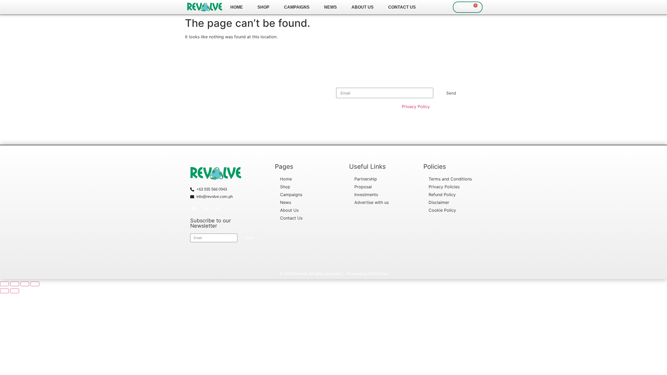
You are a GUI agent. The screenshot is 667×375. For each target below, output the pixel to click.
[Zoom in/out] (4, 284)
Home (236, 7)
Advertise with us (371, 202)
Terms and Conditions (450, 179)
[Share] (24, 284)
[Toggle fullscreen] (14, 284)
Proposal (363, 186)
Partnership (365, 179)
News (330, 7)
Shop (263, 7)
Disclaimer (439, 202)
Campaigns (297, 7)
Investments (366, 194)
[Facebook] (194, 209)
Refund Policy (442, 194)
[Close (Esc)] (34, 284)
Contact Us (402, 7)
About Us (362, 7)
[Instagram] (206, 209)
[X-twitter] (217, 209)
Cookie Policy (442, 210)
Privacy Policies (444, 186)
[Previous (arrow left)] (4, 291)
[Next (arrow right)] (14, 291)
